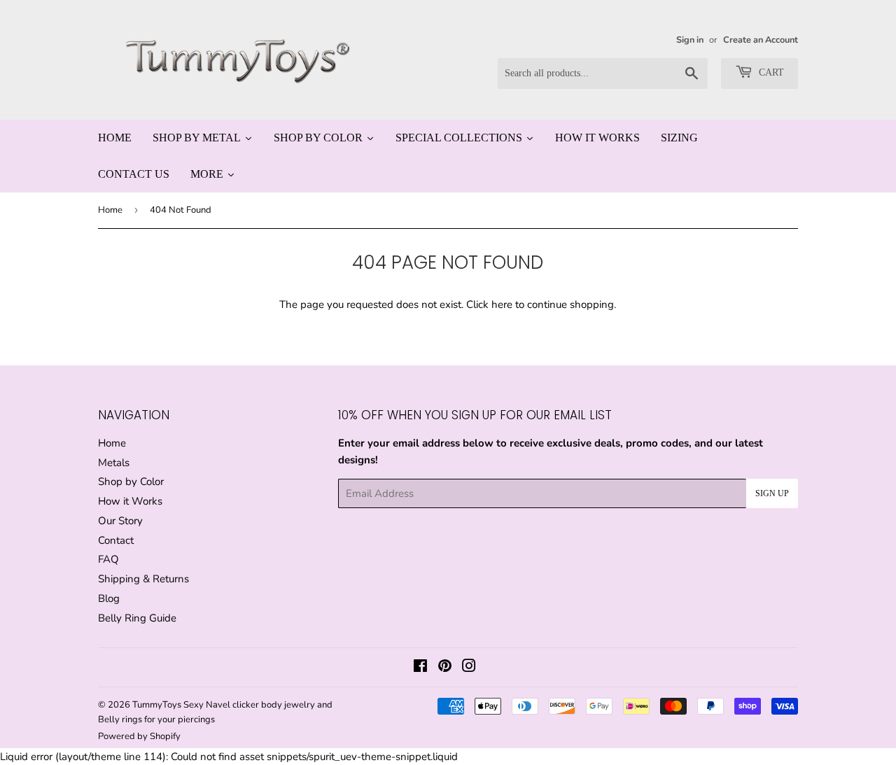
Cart (770, 72)
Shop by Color (131, 482)
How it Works (130, 501)
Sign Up (772, 493)
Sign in (690, 40)
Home (110, 210)
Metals (114, 463)
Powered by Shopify (139, 736)
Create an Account (760, 40)
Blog (109, 598)
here (501, 304)
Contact (116, 540)
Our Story (120, 521)
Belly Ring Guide (137, 618)
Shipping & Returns (143, 579)
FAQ (108, 559)
